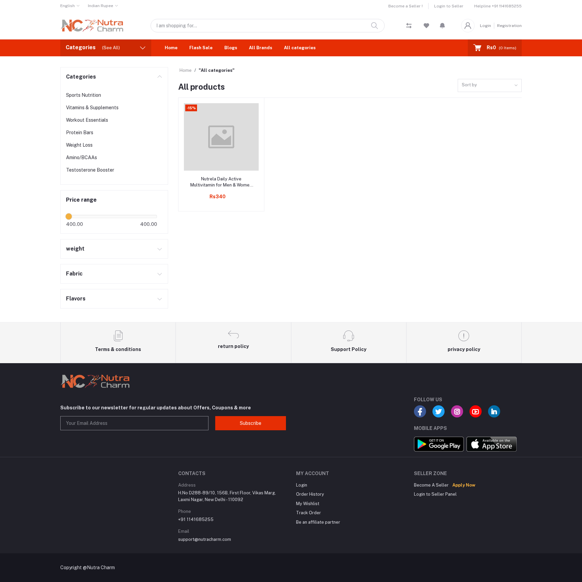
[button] (442, 26)
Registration (509, 25)
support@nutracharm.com (204, 539)
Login (485, 25)
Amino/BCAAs (81, 157)
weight (75, 248)
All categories (300, 47)
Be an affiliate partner (318, 522)
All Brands (260, 47)
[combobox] (490, 85)
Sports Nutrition (83, 95)
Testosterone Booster (90, 170)
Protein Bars (79, 132)
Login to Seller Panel (435, 494)
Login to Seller (448, 6)
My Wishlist (307, 503)
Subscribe (250, 423)
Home (171, 47)
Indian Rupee (100, 5)
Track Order (308, 512)
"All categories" (216, 70)
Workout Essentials (87, 120)
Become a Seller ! (405, 6)
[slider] (68, 216)
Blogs (230, 47)
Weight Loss (79, 145)
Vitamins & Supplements (92, 107)
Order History (310, 494)
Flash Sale (201, 47)
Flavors (76, 298)
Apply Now (463, 485)
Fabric (74, 273)
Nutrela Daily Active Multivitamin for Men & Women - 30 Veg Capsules (221, 182)
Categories (81, 77)
